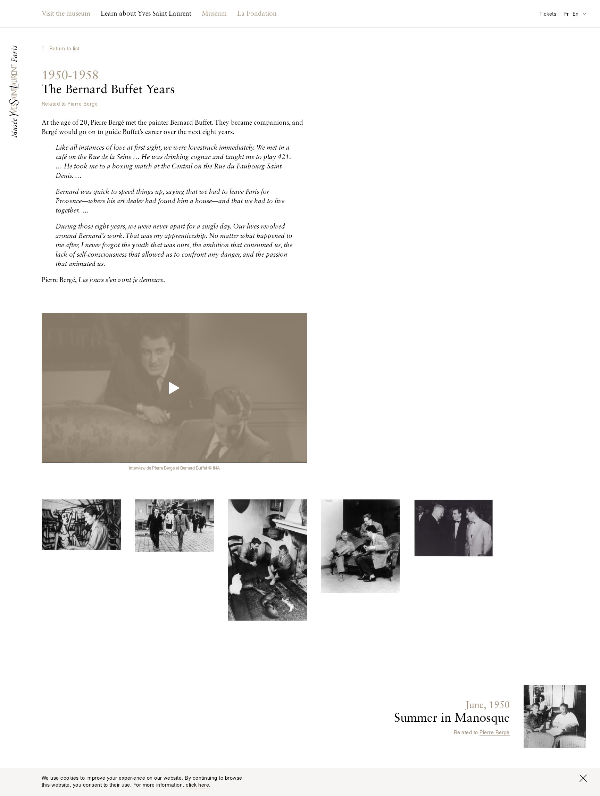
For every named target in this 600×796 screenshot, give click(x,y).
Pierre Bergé (82, 104)
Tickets (548, 14)
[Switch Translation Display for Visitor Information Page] (584, 14)
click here (197, 785)
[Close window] (583, 778)
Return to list (64, 49)
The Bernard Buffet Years (108, 83)
